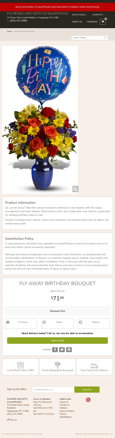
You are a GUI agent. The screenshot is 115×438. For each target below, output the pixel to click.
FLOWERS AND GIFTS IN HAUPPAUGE (37, 13)
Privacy (63, 414)
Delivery (63, 407)
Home (9, 31)
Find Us (13, 420)
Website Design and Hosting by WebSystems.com (94, 434)
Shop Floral (79, 14)
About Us (77, 21)
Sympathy (97, 14)
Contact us (65, 405)
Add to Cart (57, 340)
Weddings (92, 21)
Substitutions (66, 417)
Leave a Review (67, 411)
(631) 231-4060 (18, 20)
